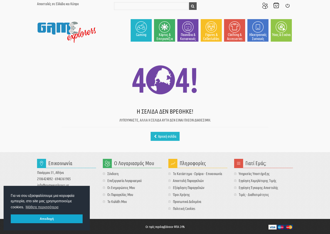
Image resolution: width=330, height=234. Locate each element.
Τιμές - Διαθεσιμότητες (254, 195)
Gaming (141, 35)
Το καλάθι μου (117, 202)
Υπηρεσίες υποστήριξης (254, 174)
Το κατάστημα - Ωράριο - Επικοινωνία (197, 174)
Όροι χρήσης (181, 195)
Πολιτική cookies (184, 209)
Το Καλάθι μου (276, 5)
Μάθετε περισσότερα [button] (42, 207)
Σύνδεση (287, 5)
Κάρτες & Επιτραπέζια (164, 37)
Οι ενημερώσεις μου (121, 188)
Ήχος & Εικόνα (281, 35)
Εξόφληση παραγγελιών (188, 188)
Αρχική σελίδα (166, 136)
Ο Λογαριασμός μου (265, 5)
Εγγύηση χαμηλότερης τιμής (257, 181)
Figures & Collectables (211, 37)
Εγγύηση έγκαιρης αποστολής (258, 188)
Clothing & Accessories (234, 37)
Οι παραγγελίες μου (120, 195)
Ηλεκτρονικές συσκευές (258, 37)
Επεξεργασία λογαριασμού (124, 181)
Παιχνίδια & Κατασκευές (188, 37)
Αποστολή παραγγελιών (188, 181)
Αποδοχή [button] (47, 218)
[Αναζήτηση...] (193, 6)
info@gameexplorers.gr (53, 185)
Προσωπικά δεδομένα (187, 202)
